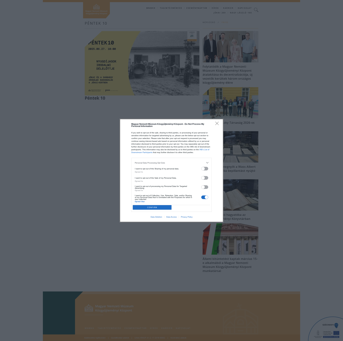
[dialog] (171, 170)
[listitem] (171, 162)
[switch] (204, 168)
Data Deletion (156, 217)
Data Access (171, 217)
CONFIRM (152, 207)
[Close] (217, 124)
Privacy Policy (187, 217)
